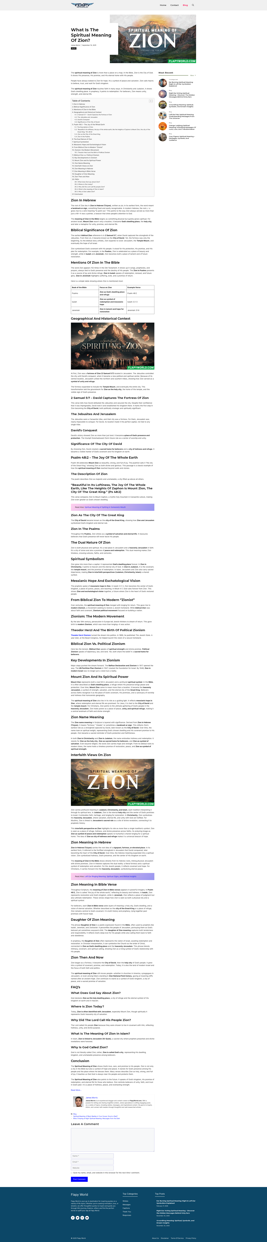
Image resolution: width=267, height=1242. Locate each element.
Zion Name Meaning (82, 163)
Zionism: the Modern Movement (87, 150)
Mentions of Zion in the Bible (85, 109)
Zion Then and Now (82, 177)
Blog (185, 5)
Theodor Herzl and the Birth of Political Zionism (94, 152)
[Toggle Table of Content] (149, 101)
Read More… (76, 1090)
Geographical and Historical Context (87, 112)
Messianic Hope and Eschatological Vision (90, 145)
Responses (127, 1215)
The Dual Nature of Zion (83, 139)
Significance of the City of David (89, 122)
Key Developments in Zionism (85, 158)
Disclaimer (165, 1238)
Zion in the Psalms (84, 136)
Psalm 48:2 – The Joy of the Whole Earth (89, 125)
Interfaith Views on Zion (84, 166)
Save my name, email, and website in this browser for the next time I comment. (106, 1173)
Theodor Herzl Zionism (81, 635)
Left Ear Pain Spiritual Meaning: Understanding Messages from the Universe (181, 116)
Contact (174, 5)
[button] (193, 5)
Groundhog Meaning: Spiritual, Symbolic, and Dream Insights (181, 106)
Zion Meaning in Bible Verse (84, 171)
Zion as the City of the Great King (89, 134)
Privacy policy (191, 1238)
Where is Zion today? (85, 184)
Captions (126, 1208)
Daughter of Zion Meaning (84, 174)
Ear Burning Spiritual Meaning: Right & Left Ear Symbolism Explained (181, 84)
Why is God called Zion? (86, 191)
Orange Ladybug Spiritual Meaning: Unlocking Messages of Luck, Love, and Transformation (182, 127)
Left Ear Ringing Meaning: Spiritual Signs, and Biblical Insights (110, 876)
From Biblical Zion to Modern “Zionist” (88, 147)
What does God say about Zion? (89, 182)
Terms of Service (177, 1238)
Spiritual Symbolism (81, 142)
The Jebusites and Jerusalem (87, 117)
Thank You (127, 1212)
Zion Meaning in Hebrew (83, 169)
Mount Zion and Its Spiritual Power (88, 160)
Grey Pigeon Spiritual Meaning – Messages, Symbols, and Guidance (182, 138)
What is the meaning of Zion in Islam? (91, 189)
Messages (126, 1205)
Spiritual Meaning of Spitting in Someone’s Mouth (105, 507)
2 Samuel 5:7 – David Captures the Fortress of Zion (94, 114)
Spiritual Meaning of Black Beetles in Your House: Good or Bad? (95, 1116)
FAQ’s (77, 179)
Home (163, 5)
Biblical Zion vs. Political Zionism (86, 155)
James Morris (75, 45)
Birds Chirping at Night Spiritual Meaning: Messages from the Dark (96, 1118)
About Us (155, 1238)
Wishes (125, 1201)
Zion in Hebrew (79, 104)
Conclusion (78, 194)
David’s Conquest (83, 119)
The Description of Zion (85, 127)
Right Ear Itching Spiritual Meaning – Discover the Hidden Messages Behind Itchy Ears (182, 95)
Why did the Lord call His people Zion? (91, 187)
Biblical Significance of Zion (84, 107)
